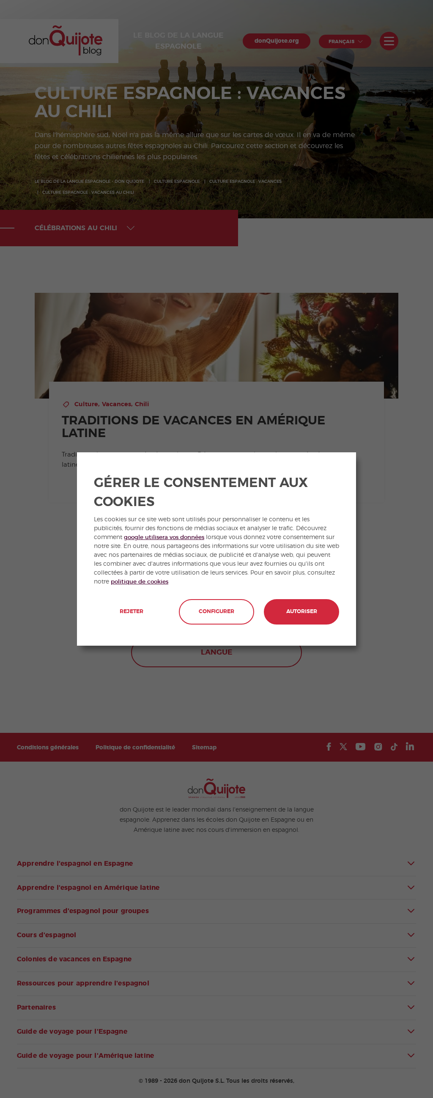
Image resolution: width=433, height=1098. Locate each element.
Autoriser (301, 611)
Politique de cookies (139, 582)
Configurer (216, 611)
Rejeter (131, 611)
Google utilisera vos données (164, 537)
